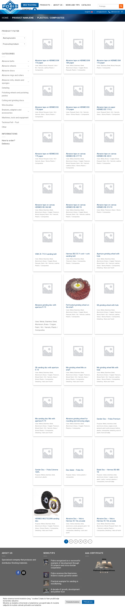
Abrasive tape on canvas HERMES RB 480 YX (76, 206)
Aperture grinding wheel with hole (108, 255)
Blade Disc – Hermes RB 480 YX (108, 471)
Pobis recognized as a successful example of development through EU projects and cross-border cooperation (65, 564)
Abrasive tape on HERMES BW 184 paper (78, 62)
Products (45, 5)
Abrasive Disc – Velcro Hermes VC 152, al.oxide (75, 520)
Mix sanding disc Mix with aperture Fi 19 (45, 420)
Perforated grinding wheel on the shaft (77, 306)
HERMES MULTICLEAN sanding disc (47, 520)
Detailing (5, 88)
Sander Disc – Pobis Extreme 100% (46, 471)
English (87, 12)
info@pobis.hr (102, 12)
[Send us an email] (23, 572)
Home (5, 17)
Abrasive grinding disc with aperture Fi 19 (45, 306)
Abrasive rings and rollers (13, 75)
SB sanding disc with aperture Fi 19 (47, 369)
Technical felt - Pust (10, 122)
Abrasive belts (8, 61)
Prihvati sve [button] (88, 602)
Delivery (6, 144)
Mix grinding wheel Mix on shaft (76, 369)
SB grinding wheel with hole (108, 305)
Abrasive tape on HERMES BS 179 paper (47, 155)
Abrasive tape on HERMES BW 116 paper (109, 62)
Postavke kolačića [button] (72, 602)
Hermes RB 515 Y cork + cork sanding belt (78, 255)
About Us (57, 5)
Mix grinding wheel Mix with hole (107, 369)
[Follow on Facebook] (122, 12)
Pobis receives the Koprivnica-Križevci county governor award (64, 574)
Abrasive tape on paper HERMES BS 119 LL (106, 108)
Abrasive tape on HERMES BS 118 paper (47, 108)
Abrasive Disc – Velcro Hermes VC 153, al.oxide (106, 520)
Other (4, 127)
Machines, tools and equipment (15, 117)
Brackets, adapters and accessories (11, 111)
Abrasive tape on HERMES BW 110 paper (47, 62)
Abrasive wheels (9, 66)
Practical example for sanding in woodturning (64, 582)
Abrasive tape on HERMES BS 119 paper (77, 108)
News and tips (73, 5)
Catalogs (86, 5)
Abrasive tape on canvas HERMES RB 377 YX (76, 155)
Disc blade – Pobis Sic (74, 470)
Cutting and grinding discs (13, 100)
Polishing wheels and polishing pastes (15, 94)
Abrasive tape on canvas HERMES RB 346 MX (45, 206)
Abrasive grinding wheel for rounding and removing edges (78, 420)
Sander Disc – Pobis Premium (108, 419)
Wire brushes (7, 105)
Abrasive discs (8, 71)
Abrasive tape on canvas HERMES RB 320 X (106, 155)
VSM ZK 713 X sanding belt (46, 254)
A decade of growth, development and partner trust (65, 590)
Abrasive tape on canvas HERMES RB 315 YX (106, 206)
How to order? (8, 140)
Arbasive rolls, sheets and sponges (13, 81)
